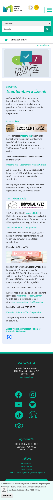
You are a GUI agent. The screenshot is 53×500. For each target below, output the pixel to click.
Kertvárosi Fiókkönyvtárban (29, 295)
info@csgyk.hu (26, 376)
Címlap (6, 39)
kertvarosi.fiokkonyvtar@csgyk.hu (27, 301)
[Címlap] (12, 6)
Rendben (7, 495)
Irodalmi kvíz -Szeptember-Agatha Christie (26, 164)
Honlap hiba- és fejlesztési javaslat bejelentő (26, 472)
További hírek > (43, 45)
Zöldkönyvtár (26, 463)
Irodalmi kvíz (26, 135)
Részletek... (35, 489)
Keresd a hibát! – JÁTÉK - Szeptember (23, 312)
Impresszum (26, 466)
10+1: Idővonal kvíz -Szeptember (21, 227)
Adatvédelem (26, 469)
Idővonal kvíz (32, 213)
